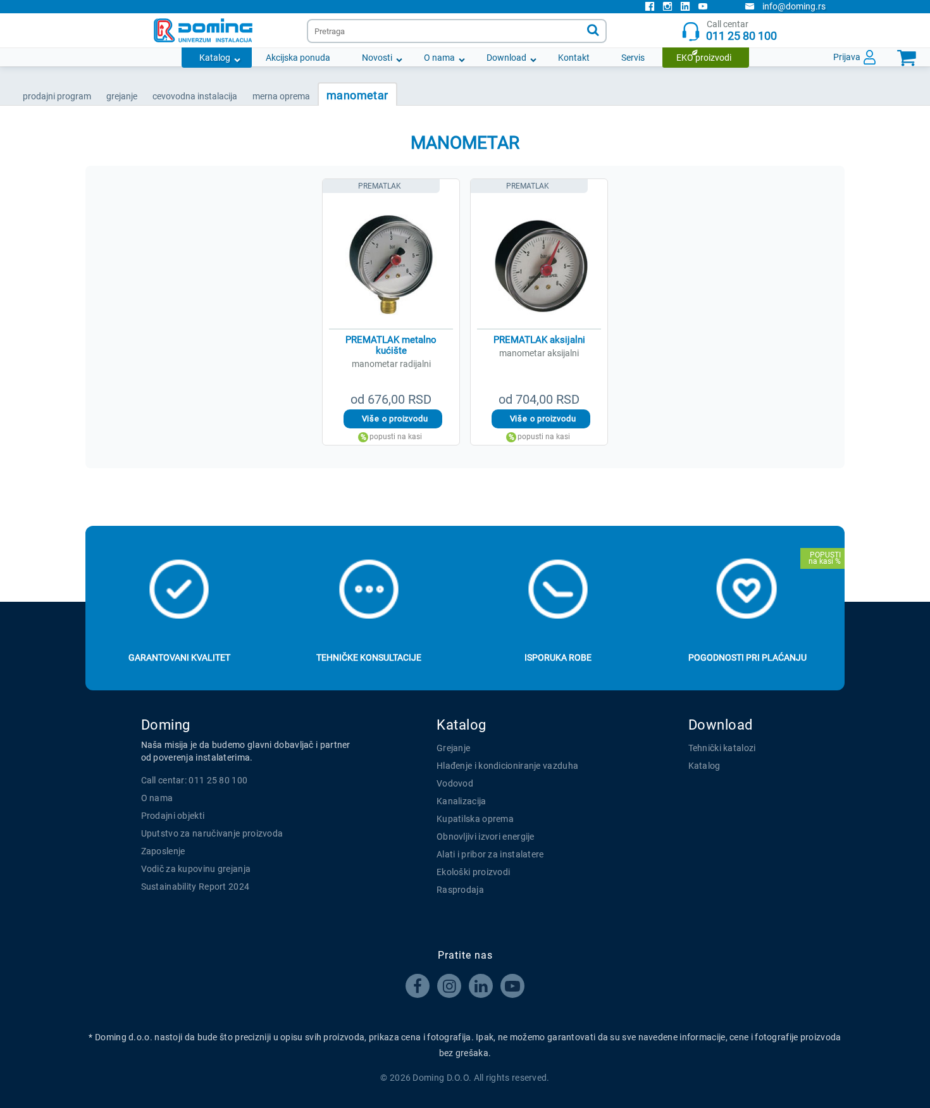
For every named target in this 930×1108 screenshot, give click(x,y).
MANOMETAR (357, 95)
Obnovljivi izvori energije (486, 836)
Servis (633, 58)
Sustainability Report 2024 (195, 886)
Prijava (846, 57)
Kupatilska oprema (475, 819)
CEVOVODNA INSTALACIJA (194, 96)
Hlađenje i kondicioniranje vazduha (507, 766)
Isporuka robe (558, 657)
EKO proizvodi (703, 58)
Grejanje (453, 748)
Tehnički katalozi (722, 748)
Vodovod (455, 783)
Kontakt (574, 58)
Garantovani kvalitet (179, 657)
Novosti (377, 58)
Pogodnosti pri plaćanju (747, 657)
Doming (165, 725)
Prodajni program (57, 96)
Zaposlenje (163, 851)
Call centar (741, 30)
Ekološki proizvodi (473, 872)
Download (506, 58)
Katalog (214, 58)
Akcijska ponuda (298, 58)
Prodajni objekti (173, 816)
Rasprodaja (460, 890)
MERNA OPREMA (281, 96)
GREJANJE (121, 96)
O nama (439, 58)
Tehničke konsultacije (368, 657)
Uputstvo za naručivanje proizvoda (212, 833)
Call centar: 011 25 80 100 (194, 780)
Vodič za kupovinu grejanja (196, 869)
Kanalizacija (462, 801)
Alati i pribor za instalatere (490, 854)
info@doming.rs (794, 6)
